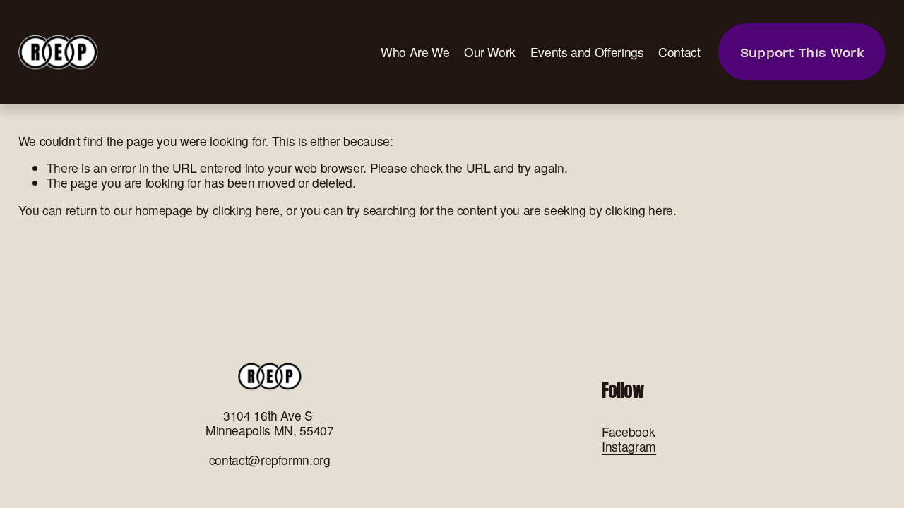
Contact (679, 52)
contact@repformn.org (270, 459)
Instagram (629, 446)
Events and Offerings (587, 52)
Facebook (628, 431)
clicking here (246, 210)
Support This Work (802, 52)
